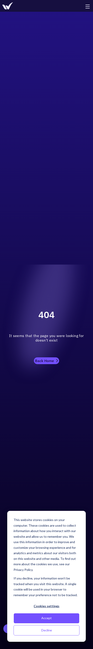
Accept (46, 618)
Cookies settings (46, 606)
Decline (46, 630)
